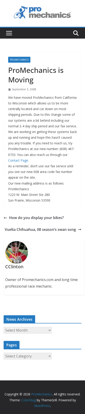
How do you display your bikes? (36, 217)
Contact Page (18, 160)
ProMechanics (19, 59)
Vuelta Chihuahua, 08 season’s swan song (40, 229)
